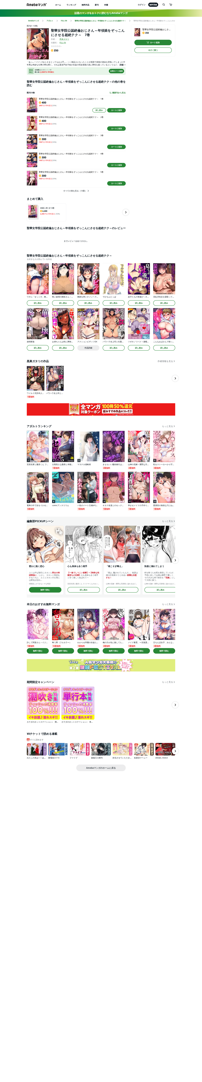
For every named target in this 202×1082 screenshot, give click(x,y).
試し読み (99, 110)
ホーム (58, 4)
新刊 (97, 4)
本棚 (106, 4)
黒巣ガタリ (64, 39)
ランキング (71, 4)
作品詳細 (88, 347)
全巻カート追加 (116, 71)
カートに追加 (116, 110)
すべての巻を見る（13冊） (75, 191)
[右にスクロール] (125, 212)
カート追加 (155, 42)
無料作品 (85, 4)
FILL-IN (63, 42)
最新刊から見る (119, 92)
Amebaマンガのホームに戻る (101, 767)
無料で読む (45, 589)
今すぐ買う (153, 50)
